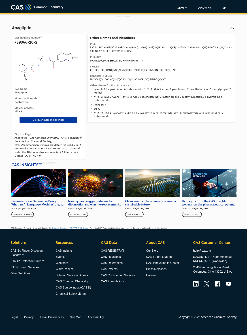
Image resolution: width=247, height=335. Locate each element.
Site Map (75, 317)
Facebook (217, 284)
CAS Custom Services (24, 267)
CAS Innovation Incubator (162, 262)
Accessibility (96, 317)
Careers (151, 275)
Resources (64, 242)
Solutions (18, 242)
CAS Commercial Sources (118, 275)
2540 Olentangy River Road (211, 267)
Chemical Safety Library (71, 293)
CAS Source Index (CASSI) (73, 287)
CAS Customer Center (211, 242)
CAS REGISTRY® (113, 250)
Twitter (206, 284)
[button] (224, 8)
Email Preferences (52, 317)
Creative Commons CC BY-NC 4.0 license (70, 228)
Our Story (152, 250)
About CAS (155, 242)
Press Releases (156, 269)
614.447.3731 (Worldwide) (210, 261)
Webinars (62, 262)
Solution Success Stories (72, 275)
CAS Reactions (111, 256)
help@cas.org (202, 250)
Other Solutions (20, 273)
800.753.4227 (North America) (212, 256)
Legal (14, 317)
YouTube (228, 284)
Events (60, 256)
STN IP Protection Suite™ (27, 261)
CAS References (112, 262)
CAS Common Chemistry (72, 281)
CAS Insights (64, 250)
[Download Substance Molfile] (232, 28)
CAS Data (109, 242)
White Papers (64, 269)
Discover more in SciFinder (48, 120)
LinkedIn (196, 284)
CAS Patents (109, 269)
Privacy (29, 317)
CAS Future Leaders (159, 256)
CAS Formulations (113, 281)
